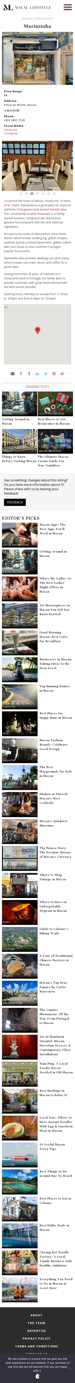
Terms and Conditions (36, 1346)
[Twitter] (45, 373)
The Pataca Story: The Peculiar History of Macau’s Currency (56, 852)
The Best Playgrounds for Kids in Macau (56, 772)
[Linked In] (37, 373)
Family (7, 787)
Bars (6, 598)
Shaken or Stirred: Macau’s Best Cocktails (54, 798)
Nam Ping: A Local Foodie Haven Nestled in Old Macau (56, 1068)
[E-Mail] (12, 373)
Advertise (36, 1331)
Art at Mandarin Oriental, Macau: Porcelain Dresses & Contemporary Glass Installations (55, 1045)
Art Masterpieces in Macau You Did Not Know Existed (55, 610)
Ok (38, 1376)
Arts (6, 625)
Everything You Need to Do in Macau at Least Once (56, 1284)
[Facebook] (21, 373)
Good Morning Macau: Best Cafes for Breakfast (54, 637)
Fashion (9, 760)
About (37, 1315)
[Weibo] (62, 373)
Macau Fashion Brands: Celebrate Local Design (54, 745)
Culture (9, 679)
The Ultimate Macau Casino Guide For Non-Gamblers (53, 461)
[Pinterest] (54, 373)
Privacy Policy (36, 1338)
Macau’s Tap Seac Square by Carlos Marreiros (53, 987)
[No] (70, 1368)
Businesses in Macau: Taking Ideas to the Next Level (56, 664)
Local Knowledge (52, 413)
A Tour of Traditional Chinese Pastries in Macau (56, 960)
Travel (7, 413)
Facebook (10, 130)
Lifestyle (9, 706)
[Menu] (68, 6)
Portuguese (44, 18)
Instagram (11, 133)
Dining (27, 18)
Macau (8, 1192)
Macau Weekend (50, 451)
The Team (36, 1323)
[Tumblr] (29, 373)
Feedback (15, 502)
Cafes (7, 1218)
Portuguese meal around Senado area (41, 209)
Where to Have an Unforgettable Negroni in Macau (53, 906)
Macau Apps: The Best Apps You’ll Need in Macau (53, 529)
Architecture (12, 1003)
